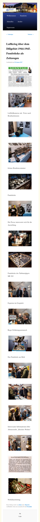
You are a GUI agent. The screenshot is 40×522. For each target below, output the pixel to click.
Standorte (23, 15)
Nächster (31, 34)
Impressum (10, 27)
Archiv (20, 21)
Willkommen (11, 15)
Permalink (29, 506)
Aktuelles (10, 21)
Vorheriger (9, 34)
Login (20, 516)
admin (20, 505)
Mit (20, 513)
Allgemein (27, 505)
